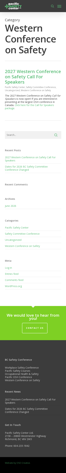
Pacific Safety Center (15, 87)
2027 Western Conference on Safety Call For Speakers (33, 76)
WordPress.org (13, 286)
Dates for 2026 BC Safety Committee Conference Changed (26, 168)
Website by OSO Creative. (17, 462)
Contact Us (34, 327)
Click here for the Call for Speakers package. (29, 106)
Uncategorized (12, 90)
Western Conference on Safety (36, 90)
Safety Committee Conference (41, 87)
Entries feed (11, 273)
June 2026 (10, 205)
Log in (8, 267)
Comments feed (14, 280)
